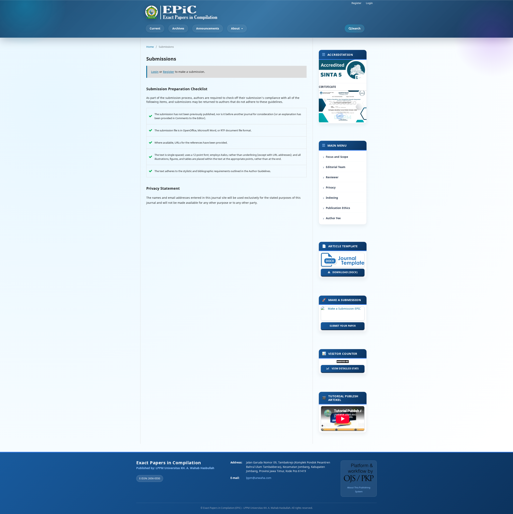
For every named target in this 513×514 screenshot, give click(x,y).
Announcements (207, 28)
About (235, 28)
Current (155, 28)
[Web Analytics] (343, 362)
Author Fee (333, 218)
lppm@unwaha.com (258, 478)
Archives (178, 28)
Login (369, 3)
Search (356, 28)
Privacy (331, 187)
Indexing (332, 198)
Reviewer (332, 177)
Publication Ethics (338, 208)
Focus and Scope (337, 157)
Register (356, 3)
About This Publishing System (358, 489)
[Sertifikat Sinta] (343, 121)
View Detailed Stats (345, 368)
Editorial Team (335, 167)
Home (150, 47)
